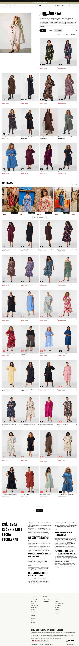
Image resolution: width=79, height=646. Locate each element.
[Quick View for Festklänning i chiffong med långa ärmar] (76, 389)
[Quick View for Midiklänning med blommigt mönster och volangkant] (38, 284)
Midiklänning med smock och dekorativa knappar (47, 389)
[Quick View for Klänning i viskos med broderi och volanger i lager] (38, 137)
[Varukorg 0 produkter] (76, 5)
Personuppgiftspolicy (34, 644)
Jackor (32, 603)
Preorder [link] (36, 8)
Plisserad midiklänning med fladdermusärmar (46, 424)
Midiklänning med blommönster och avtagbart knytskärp (48, 101)
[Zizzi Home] (39, 5)
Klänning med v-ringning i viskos (63, 424)
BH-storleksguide (58, 605)
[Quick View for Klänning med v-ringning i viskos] (76, 424)
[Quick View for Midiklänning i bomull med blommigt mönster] (57, 319)
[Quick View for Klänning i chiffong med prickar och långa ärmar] (20, 137)
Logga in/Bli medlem (47, 599)
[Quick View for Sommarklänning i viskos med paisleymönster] (20, 284)
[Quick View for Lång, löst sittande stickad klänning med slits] (38, 102)
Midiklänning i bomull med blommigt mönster (46, 318)
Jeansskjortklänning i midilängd (63, 353)
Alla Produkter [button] (4, 8)
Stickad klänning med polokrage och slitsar (8, 101)
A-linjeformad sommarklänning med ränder (46, 494)
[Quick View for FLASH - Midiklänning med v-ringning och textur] (20, 389)
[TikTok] (71, 640)
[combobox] (60, 5)
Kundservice (57, 599)
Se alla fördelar (46, 601)
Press (32, 620)
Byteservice (57, 601)
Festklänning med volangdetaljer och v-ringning (47, 171)
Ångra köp (57, 613)
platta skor (55, 23)
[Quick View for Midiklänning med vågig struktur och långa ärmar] (20, 249)
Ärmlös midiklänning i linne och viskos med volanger (9, 494)
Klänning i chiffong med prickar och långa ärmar (9, 136)
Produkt (63, 34)
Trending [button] (15, 8)
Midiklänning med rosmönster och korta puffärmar (65, 249)
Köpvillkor (41, 644)
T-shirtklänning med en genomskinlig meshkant (65, 171)
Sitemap (51, 644)
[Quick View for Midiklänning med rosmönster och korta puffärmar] (76, 249)
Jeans (32, 613)
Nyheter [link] (11, 8)
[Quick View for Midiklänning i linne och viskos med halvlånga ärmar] (20, 459)
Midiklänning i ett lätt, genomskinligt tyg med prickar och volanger (28, 354)
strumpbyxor (69, 542)
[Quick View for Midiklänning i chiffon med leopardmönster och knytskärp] (57, 459)
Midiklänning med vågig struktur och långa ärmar (9, 249)
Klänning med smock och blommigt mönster (8, 353)
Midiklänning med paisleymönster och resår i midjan (66, 101)
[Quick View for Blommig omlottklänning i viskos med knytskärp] (57, 67)
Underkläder (33, 611)
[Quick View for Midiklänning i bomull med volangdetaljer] (38, 319)
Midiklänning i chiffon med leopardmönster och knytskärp (46, 459)
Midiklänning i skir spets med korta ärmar (46, 353)
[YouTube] (73, 640)
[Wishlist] (56, 39)
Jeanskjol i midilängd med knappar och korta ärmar (66, 494)
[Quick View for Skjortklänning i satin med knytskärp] (38, 172)
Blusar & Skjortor (34, 601)
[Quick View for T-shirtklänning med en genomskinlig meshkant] (76, 172)
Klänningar (33, 609)
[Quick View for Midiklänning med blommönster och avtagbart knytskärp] (57, 102)
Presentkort (57, 609)
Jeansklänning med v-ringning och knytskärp (8, 171)
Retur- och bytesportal (59, 603)
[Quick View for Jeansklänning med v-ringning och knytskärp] (20, 172)
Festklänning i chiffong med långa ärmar (64, 389)
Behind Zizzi (33, 618)
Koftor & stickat (34, 607)
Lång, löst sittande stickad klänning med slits (27, 101)
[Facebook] (69, 640)
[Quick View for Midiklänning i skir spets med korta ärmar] (57, 354)
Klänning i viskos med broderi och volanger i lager (28, 136)
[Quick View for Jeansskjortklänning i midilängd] (76, 354)
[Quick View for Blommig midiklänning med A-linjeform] (76, 459)
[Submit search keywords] (55, 5)
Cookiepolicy (46, 644)
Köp (3, 5)
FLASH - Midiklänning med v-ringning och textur (9, 389)
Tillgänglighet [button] (57, 611)
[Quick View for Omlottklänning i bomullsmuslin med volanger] (20, 319)
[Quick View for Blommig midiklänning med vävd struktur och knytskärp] (76, 67)
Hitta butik (57, 607)
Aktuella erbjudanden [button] (24, 8)
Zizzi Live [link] (45, 8)
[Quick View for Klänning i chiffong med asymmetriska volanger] (76, 284)
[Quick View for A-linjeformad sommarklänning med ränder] (57, 494)
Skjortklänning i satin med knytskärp (26, 171)
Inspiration (8, 5)
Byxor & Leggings (34, 605)
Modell (67, 34)
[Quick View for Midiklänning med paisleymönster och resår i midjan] (76, 102)
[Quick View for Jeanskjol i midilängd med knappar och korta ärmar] (76, 494)
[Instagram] (67, 640)
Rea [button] (40, 8)
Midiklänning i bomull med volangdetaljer (27, 318)
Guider (14, 5)
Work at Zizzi (33, 622)
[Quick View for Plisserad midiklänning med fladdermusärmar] (57, 424)
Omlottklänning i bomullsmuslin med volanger (8, 318)
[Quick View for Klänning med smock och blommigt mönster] (20, 354)
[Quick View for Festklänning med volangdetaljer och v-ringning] (57, 172)
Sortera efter (73, 34)
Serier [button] (31, 8)
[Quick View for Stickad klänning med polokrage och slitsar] (20, 102)
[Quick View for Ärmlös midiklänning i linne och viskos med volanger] (20, 494)
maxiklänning (31, 544)
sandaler (72, 522)
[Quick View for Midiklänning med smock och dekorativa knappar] (57, 389)
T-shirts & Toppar (34, 599)
